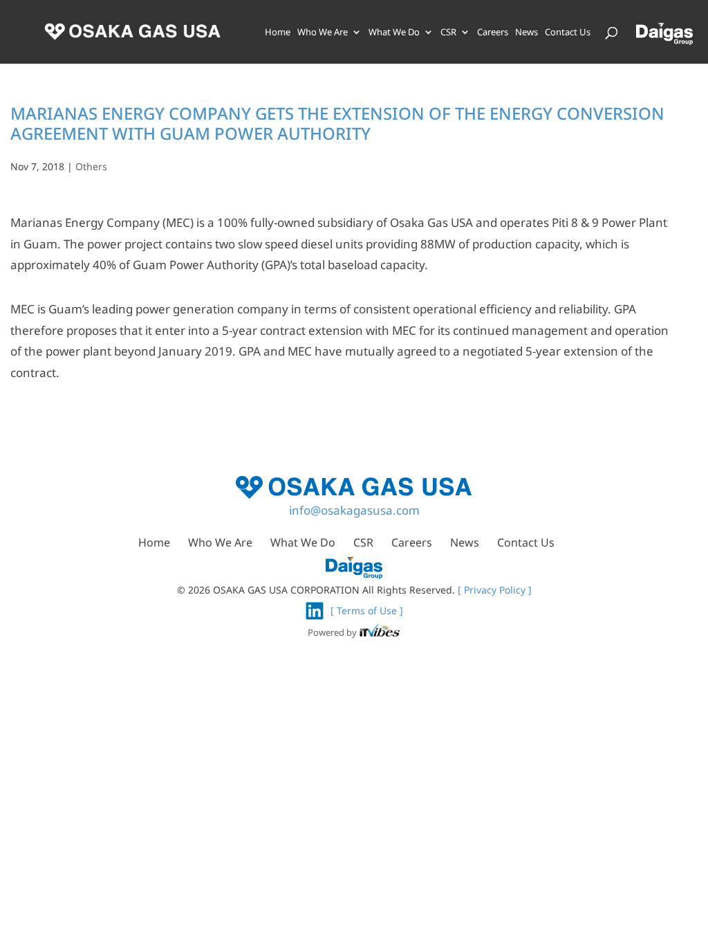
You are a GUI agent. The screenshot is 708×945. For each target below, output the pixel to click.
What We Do (394, 32)
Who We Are (322, 32)
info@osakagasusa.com (354, 510)
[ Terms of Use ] (366, 610)
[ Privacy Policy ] (495, 589)
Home (277, 32)
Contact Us (567, 32)
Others (91, 166)
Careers (492, 32)
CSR (448, 32)
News (526, 32)
